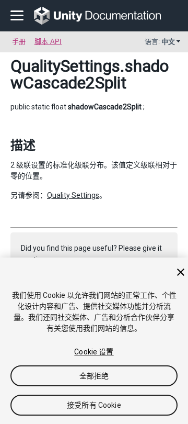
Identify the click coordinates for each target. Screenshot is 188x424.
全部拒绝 (94, 376)
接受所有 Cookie (94, 405)
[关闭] (180, 272)
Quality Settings (73, 195)
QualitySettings (65, 66)
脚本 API (48, 42)
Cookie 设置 (93, 352)
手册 (19, 42)
